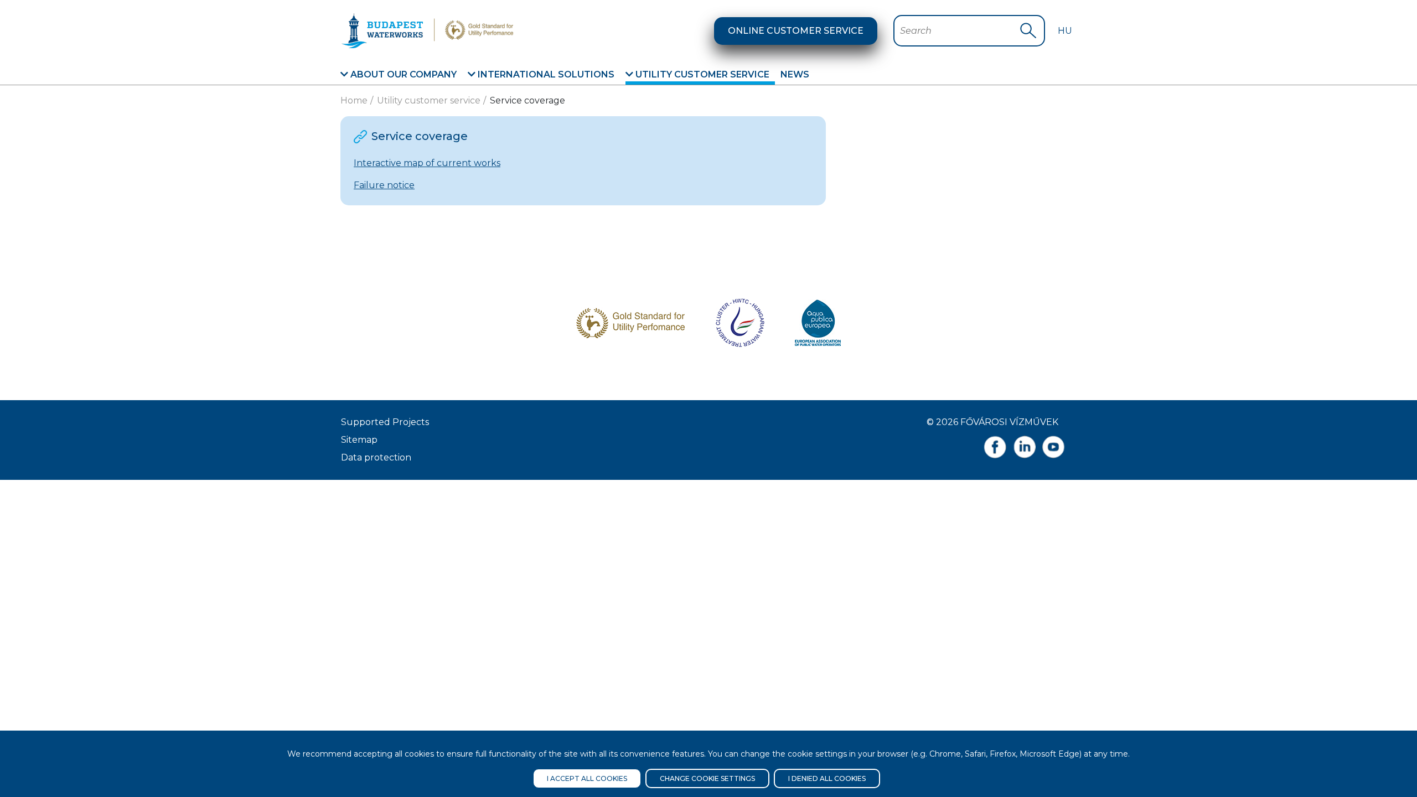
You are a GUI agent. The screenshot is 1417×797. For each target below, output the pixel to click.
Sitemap (359, 439)
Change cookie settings (707, 778)
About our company (402, 74)
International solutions (544, 74)
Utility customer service (701, 74)
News (794, 74)
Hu (1065, 30)
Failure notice (384, 185)
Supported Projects (385, 422)
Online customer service (795, 30)
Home (354, 100)
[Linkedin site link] (1024, 447)
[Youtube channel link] (1053, 447)
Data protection (376, 457)
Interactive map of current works (427, 163)
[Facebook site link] (995, 447)
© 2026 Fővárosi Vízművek (992, 422)
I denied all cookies (827, 778)
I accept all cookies (587, 778)
